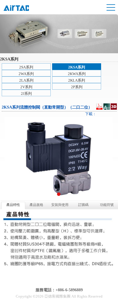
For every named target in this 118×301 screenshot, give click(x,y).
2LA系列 (26, 80)
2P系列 (76, 87)
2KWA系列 (77, 74)
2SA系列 (26, 67)
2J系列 (26, 93)
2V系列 (26, 87)
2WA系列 (26, 74)
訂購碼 (83, 205)
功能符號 (107, 205)
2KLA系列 (76, 80)
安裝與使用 (59, 205)
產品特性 (13, 205)
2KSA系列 (76, 67)
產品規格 (36, 205)
